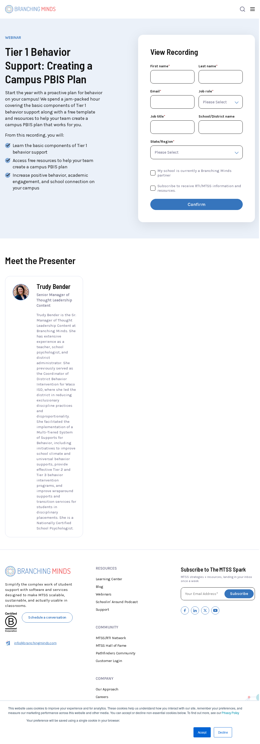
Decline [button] (223, 732)
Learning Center (109, 579)
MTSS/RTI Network (111, 638)
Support (102, 609)
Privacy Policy (230, 712)
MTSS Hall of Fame (111, 645)
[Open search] (242, 9)
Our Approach (107, 689)
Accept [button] (202, 732)
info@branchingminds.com (35, 643)
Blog (99, 586)
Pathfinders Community (115, 653)
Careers (102, 696)
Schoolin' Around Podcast (117, 602)
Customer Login (109, 660)
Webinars (103, 594)
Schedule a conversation (47, 617)
